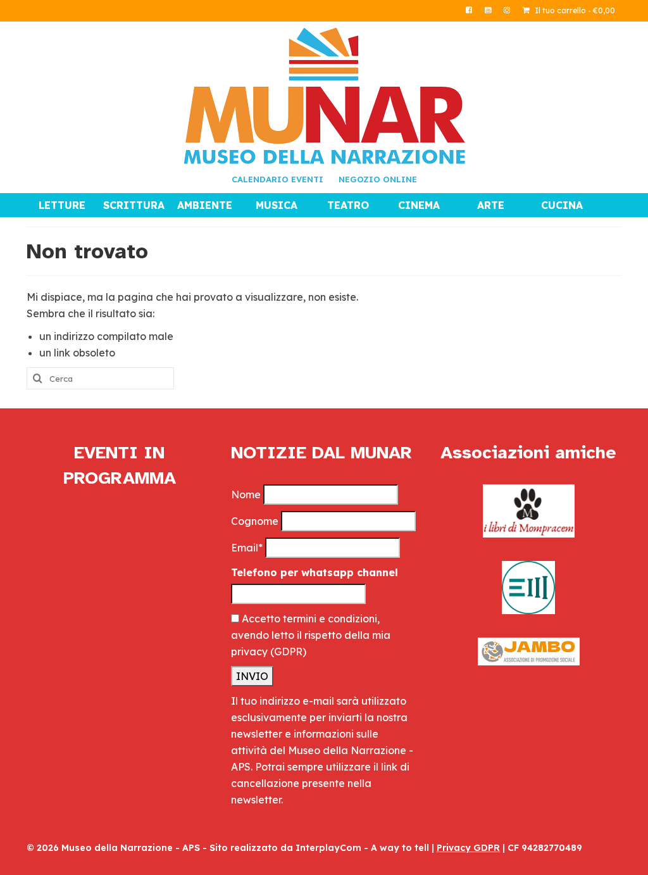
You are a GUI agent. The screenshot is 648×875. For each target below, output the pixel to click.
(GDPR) (288, 651)
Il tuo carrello (574, 10)
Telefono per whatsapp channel (314, 572)
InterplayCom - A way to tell (362, 847)
